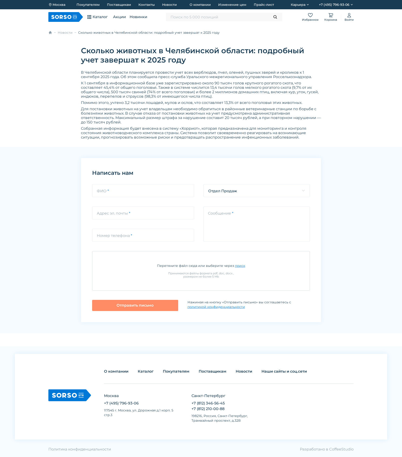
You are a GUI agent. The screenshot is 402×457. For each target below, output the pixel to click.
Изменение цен (232, 5)
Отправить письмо (135, 305)
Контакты (146, 5)
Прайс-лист (264, 5)
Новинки (138, 17)
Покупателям (88, 5)
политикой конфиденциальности (216, 307)
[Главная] (50, 32)
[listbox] (256, 190)
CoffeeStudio (341, 449)
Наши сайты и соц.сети (284, 371)
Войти (349, 19)
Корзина (330, 19)
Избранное (310, 19)
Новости (169, 5)
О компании (200, 5)
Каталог (146, 371)
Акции (119, 17)
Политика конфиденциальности (79, 449)
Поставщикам (119, 5)
